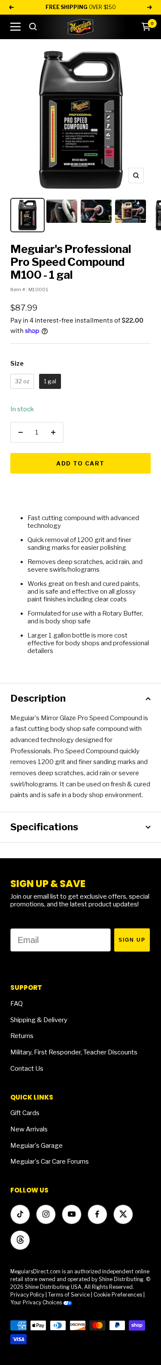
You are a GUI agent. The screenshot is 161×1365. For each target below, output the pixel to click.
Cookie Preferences (118, 1294)
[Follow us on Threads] (20, 1240)
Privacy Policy (27, 1294)
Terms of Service (69, 1294)
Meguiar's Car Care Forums (49, 1161)
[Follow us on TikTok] (20, 1214)
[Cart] (146, 26)
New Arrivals (29, 1129)
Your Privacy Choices (36, 1302)
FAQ (16, 1004)
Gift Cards (24, 1113)
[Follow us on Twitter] (123, 1214)
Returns (21, 1036)
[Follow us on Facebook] (97, 1214)
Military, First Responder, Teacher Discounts (73, 1052)
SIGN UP (132, 940)
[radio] (22, 381)
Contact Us (26, 1068)
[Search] (33, 27)
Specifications (44, 827)
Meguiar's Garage (36, 1145)
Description (38, 698)
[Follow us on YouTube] (71, 1214)
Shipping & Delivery (38, 1020)
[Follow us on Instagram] (45, 1214)
